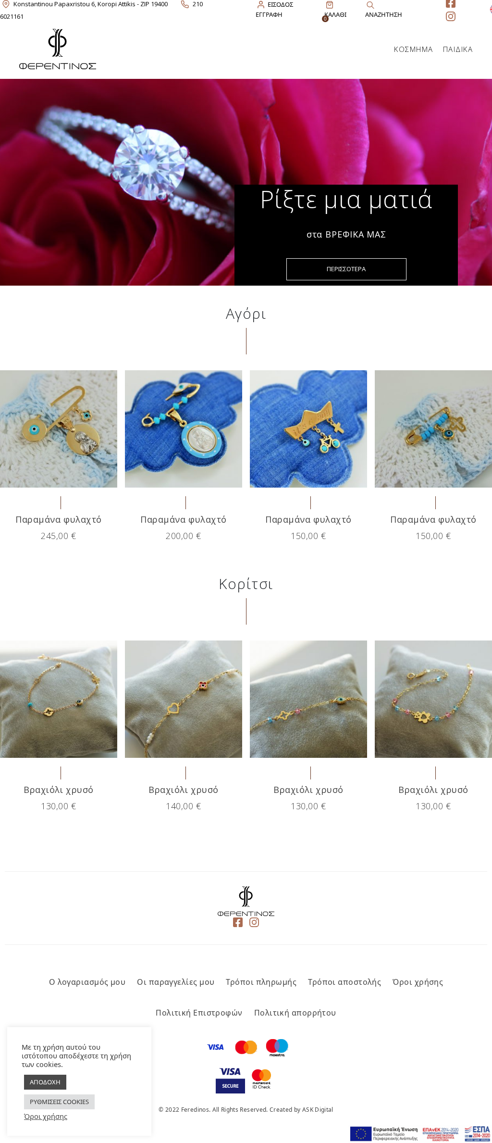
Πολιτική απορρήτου (295, 1012)
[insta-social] (450, 16)
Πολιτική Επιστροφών (199, 1012)
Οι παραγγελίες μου (175, 982)
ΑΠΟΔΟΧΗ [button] (45, 1082)
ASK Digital (317, 1109)
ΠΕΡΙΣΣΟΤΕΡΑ (346, 268)
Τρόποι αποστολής (344, 982)
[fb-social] (238, 922)
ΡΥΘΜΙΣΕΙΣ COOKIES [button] (59, 1101)
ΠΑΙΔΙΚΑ (458, 49)
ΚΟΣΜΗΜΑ (413, 49)
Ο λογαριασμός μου (87, 982)
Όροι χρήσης (418, 982)
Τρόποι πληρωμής (261, 982)
